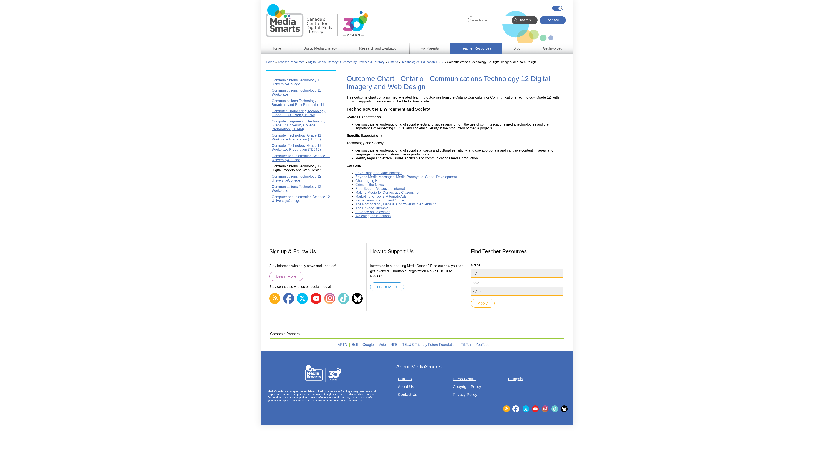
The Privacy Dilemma (372, 208)
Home (270, 62)
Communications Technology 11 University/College (296, 82)
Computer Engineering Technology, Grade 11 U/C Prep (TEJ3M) (299, 113)
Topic (475, 283)
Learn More (286, 276)
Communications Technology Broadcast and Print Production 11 (298, 103)
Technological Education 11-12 (422, 62)
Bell (355, 345)
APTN (342, 345)
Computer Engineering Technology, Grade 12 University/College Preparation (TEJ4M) (299, 125)
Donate (552, 20)
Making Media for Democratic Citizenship (387, 192)
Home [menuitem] (276, 48)
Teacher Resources (291, 62)
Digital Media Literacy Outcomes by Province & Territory (346, 62)
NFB (394, 345)
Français (557, 8)
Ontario (393, 62)
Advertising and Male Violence (378, 173)
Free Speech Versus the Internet (380, 188)
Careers (405, 379)
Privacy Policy (465, 394)
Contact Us (407, 394)
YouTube (483, 345)
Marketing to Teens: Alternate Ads (381, 196)
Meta (382, 345)
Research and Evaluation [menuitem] (378, 48)
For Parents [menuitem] (430, 48)
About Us (406, 387)
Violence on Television (372, 212)
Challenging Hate (368, 181)
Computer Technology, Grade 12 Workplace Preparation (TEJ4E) (296, 147)
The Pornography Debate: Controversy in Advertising (396, 204)
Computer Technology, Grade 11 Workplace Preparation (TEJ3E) (296, 137)
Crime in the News (369, 185)
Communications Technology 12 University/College (296, 178)
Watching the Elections (373, 216)
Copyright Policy (467, 387)
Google (368, 345)
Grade (475, 265)
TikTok (466, 345)
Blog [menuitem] (517, 48)
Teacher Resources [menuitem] (476, 48)
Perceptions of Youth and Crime (379, 200)
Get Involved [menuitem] (552, 48)
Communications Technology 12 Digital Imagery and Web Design (297, 168)
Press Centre (464, 379)
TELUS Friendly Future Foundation (429, 345)
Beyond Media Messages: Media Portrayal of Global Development (406, 177)
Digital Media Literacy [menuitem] (320, 48)
